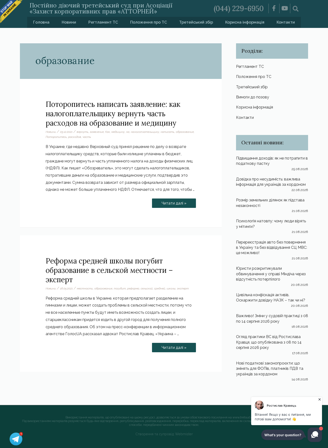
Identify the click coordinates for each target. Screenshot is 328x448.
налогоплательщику (145, 132)
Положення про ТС (148, 22)
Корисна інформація (244, 22)
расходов (74, 137)
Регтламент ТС (103, 22)
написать (167, 132)
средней (159, 288)
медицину (118, 132)
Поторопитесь (56, 137)
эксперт (183, 288)
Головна (41, 22)
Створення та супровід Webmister (164, 434)
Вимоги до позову (252, 97)
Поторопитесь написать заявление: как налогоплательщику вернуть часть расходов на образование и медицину (113, 114)
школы (171, 288)
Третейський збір (196, 22)
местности (85, 288)
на (127, 132)
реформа (133, 288)
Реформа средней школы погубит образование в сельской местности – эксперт (109, 270)
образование (185, 132)
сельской (147, 288)
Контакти (286, 22)
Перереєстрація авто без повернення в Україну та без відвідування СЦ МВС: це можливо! (271, 247)
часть (87, 137)
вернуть (82, 132)
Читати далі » (178, 201)
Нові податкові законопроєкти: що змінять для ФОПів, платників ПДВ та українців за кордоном (269, 368)
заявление (97, 132)
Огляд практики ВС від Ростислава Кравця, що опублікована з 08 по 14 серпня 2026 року (269, 342)
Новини (69, 22)
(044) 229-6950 (239, 8)
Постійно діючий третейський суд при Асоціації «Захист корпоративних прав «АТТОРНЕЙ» (101, 8)
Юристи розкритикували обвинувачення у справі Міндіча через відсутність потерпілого (271, 274)
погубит (120, 288)
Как (107, 132)
